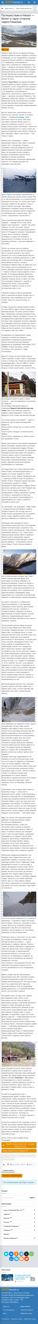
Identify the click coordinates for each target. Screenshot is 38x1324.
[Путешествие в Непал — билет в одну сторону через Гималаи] (19, 36)
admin (31, 1164)
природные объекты (10, 1156)
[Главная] (2, 8)
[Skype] (16, 1258)
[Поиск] (29, 2)
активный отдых (8, 1159)
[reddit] (26, 1258)
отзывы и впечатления (27, 1156)
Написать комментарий (12, 1176)
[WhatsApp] (31, 1254)
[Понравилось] (3, 1164)
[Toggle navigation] (34, 2)
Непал (6, 49)
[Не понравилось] (8, 1164)
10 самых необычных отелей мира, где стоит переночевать (24, 1277)
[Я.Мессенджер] (6, 1254)
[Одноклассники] (16, 1254)
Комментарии (8, 1170)
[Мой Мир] (11, 1258)
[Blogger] (21, 1258)
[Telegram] (21, 1254)
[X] (26, 1254)
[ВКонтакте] (11, 1254)
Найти (32, 1198)
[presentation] (5, 1279)
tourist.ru (14, 2)
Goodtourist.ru (6, 1322)
